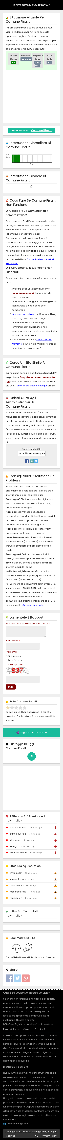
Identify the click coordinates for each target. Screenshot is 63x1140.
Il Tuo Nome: (13, 640)
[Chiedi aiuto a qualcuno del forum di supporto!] (32, 460)
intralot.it (14, 879)
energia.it (15, 846)
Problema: (11, 651)
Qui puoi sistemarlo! (33, 605)
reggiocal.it (16, 898)
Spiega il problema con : (28, 623)
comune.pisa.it (41, 130)
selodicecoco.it (18, 827)
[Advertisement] (34, 96)
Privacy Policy (49, 1135)
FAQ (36, 1135)
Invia (10, 687)
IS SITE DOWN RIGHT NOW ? (31, 5)
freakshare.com (18, 852)
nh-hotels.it (16, 885)
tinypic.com (16, 873)
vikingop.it (15, 840)
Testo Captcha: (14, 664)
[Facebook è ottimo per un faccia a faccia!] (27, 460)
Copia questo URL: (31, 449)
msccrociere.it (18, 891)
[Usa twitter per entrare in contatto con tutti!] (36, 460)
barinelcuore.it (18, 833)
